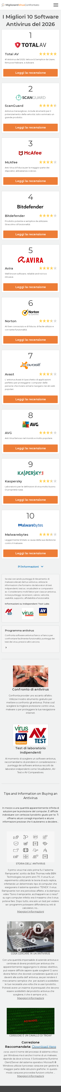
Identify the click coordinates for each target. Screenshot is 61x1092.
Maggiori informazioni (30, 911)
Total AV (12, 54)
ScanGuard (14, 106)
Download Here (44, 1047)
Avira (9, 268)
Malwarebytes (16, 534)
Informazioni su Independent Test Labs (27, 604)
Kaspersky (13, 481)
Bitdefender (15, 216)
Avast (9, 374)
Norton (10, 321)
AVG (8, 433)
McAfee (11, 162)
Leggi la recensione (30, 73)
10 (30, 516)
